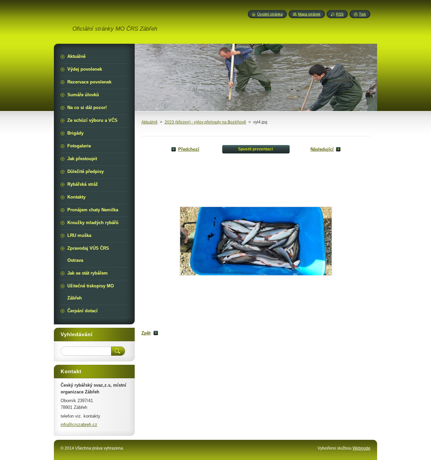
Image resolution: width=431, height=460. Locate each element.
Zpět (146, 332)
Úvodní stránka (270, 14)
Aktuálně (149, 122)
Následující (322, 149)
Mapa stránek (309, 14)
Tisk (362, 14)
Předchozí (188, 149)
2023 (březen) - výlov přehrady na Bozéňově (205, 122)
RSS (339, 14)
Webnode (361, 448)
